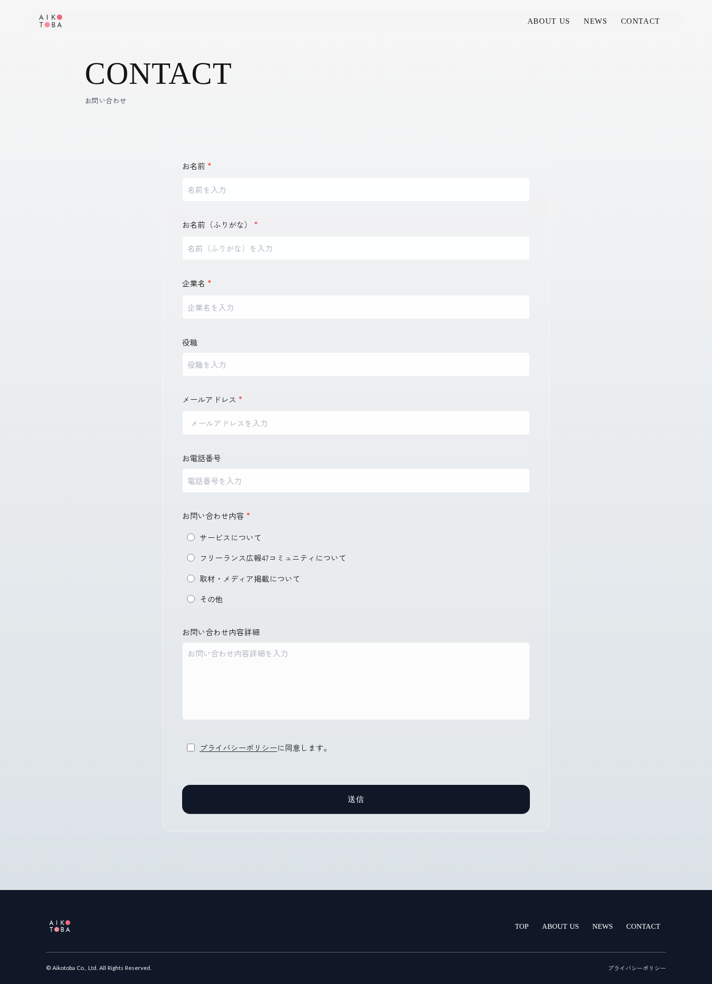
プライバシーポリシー (238, 747)
